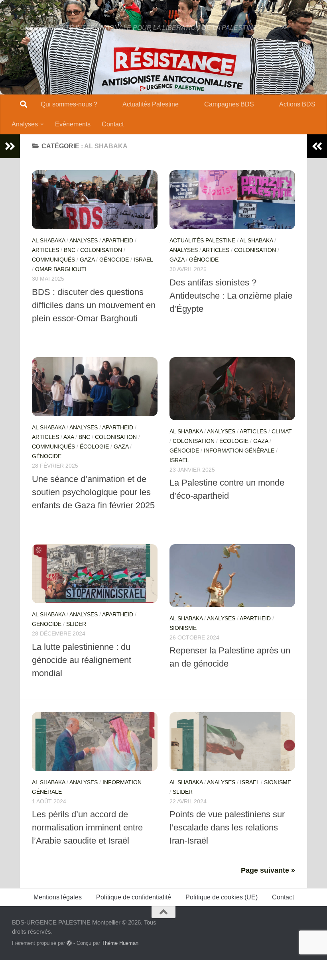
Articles (45, 250)
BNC (69, 250)
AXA (68, 437)
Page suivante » (268, 870)
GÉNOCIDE (114, 259)
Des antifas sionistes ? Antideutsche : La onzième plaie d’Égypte (230, 295)
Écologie (94, 446)
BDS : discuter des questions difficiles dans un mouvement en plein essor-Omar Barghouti (94, 305)
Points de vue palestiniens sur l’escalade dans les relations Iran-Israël (227, 827)
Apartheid (117, 240)
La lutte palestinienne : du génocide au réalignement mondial (81, 660)
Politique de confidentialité (133, 897)
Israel (143, 259)
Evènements (73, 124)
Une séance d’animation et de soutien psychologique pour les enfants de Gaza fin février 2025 (93, 492)
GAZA (87, 259)
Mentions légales (57, 897)
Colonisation (101, 250)
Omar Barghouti (61, 269)
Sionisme (183, 628)
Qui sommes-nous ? (69, 104)
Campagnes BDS (229, 104)
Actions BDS (297, 104)
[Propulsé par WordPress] (69, 943)
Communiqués (53, 259)
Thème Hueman (120, 943)
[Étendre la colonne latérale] (10, 146)
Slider (76, 624)
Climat (282, 431)
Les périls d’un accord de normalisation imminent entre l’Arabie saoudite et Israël (87, 827)
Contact (113, 124)
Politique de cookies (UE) (221, 897)
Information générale (239, 450)
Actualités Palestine (150, 104)
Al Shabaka (48, 240)
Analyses (25, 124)
